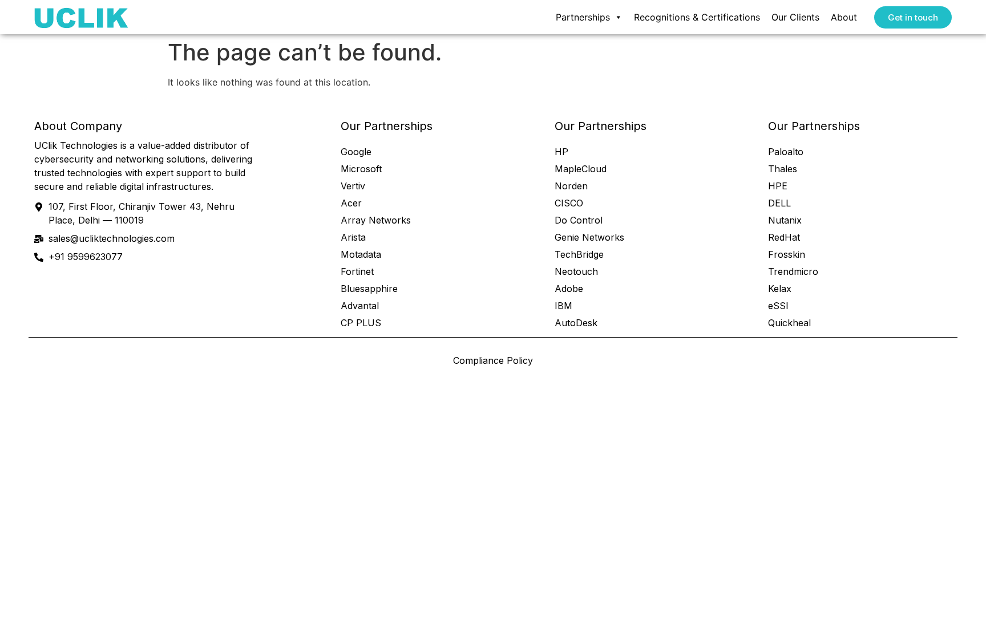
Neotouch (576, 271)
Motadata (361, 254)
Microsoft (361, 169)
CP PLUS (361, 322)
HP (561, 151)
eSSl (778, 305)
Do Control (579, 220)
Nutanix (785, 220)
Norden (571, 186)
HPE (777, 186)
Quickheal (789, 322)
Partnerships (583, 17)
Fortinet (357, 271)
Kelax (779, 288)
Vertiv (353, 186)
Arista (353, 237)
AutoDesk (576, 322)
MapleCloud (581, 169)
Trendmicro (793, 271)
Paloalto (785, 151)
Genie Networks (589, 237)
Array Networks (376, 220)
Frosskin (786, 254)
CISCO (569, 203)
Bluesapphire (369, 288)
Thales (782, 169)
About (844, 17)
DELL (779, 203)
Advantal (360, 305)
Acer (351, 203)
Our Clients (795, 17)
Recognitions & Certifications (697, 17)
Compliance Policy (493, 360)
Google (356, 151)
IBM (563, 305)
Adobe (569, 288)
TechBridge (579, 254)
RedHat (784, 237)
